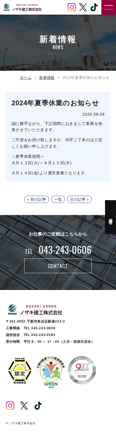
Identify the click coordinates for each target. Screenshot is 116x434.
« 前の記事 (36, 199)
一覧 (58, 199)
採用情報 (110, 217)
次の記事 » (79, 199)
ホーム (26, 78)
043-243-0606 (58, 249)
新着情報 (47, 78)
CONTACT (58, 265)
